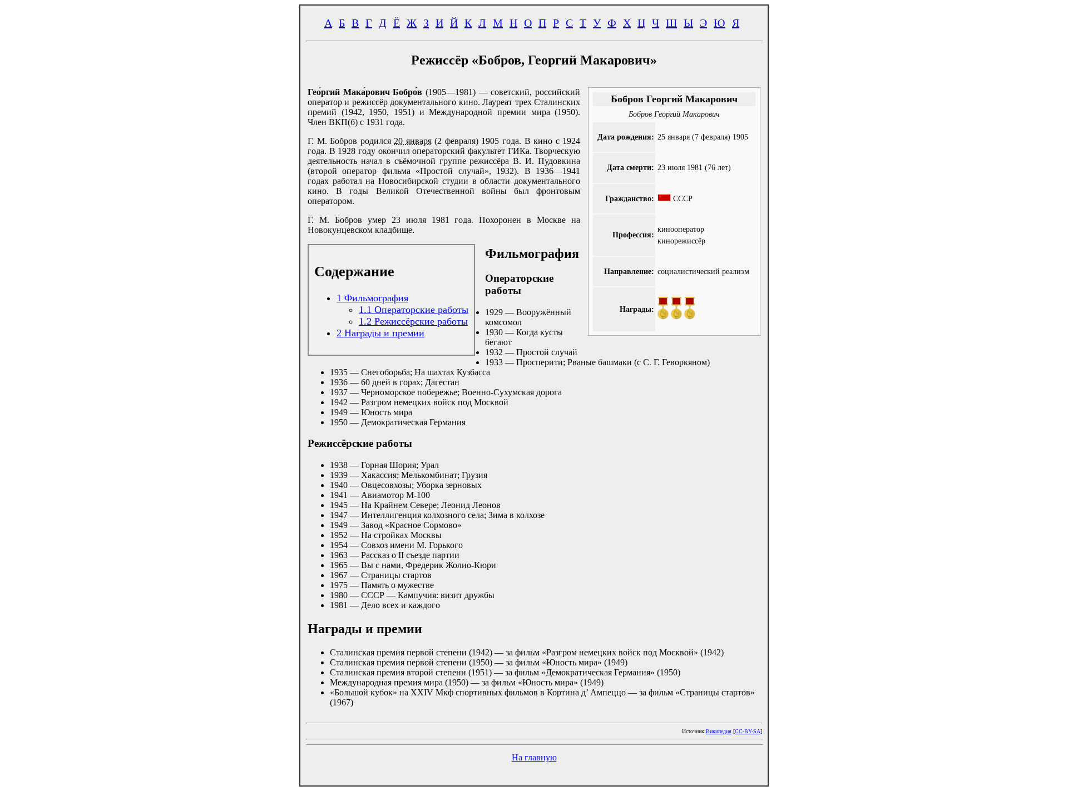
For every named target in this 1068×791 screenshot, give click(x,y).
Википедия (718, 731)
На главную (534, 757)
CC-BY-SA (747, 731)
